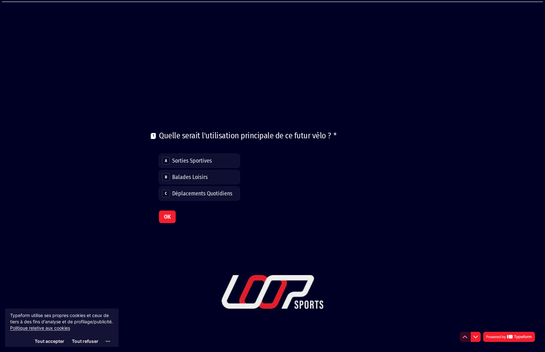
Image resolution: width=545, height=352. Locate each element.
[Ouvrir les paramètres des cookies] (108, 341)
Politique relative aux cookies (40, 328)
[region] (62, 328)
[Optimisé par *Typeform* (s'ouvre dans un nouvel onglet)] (509, 337)
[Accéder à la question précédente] (465, 337)
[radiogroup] (199, 177)
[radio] (199, 161)
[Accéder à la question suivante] (476, 337)
